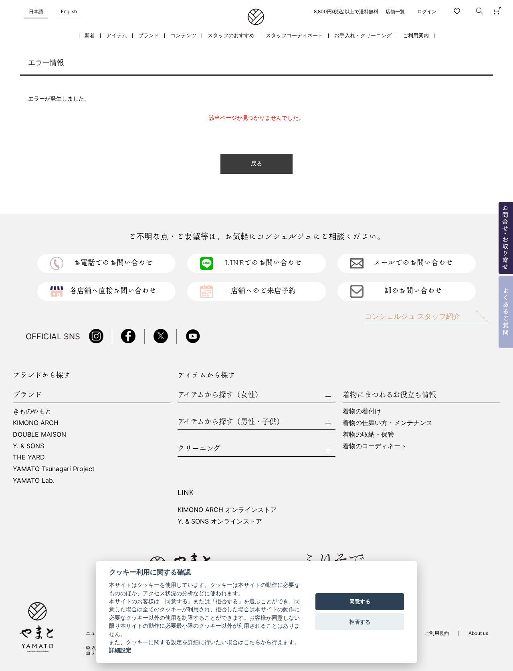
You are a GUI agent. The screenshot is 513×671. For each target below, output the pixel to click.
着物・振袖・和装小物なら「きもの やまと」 (255, 17)
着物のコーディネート (375, 446)
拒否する (359, 622)
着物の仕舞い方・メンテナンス (387, 423)
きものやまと (32, 411)
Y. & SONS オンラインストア (220, 521)
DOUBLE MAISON (39, 434)
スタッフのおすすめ (231, 35)
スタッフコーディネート (294, 35)
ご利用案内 (416, 35)
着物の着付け (362, 411)
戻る (256, 164)
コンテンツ (183, 35)
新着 (90, 35)
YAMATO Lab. (34, 480)
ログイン (426, 11)
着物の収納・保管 (368, 434)
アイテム (116, 35)
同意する (359, 601)
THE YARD (29, 457)
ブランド (148, 35)
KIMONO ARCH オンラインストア (227, 510)
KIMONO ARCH (36, 423)
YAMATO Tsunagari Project (54, 469)
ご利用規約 (437, 633)
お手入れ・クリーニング (363, 35)
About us (478, 633)
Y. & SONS (28, 446)
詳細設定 (120, 650)
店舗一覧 (395, 11)
